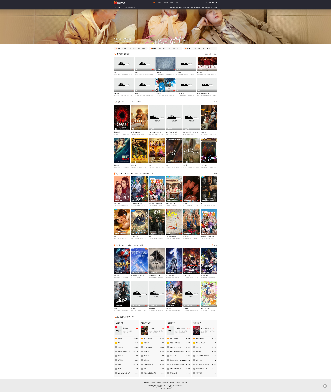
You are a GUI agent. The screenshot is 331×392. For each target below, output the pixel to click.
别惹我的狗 (147, 360)
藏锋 (150, 237)
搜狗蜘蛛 (165, 382)
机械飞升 (116, 275)
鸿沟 (167, 165)
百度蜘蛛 (153, 382)
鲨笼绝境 (116, 165)
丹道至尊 (133, 308)
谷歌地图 (178, 382)
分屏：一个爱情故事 (203, 93)
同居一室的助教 (205, 308)
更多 (215, 54)
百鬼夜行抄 (173, 355)
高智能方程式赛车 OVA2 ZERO (178, 360)
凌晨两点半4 (117, 132)
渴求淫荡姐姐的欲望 (172, 132)
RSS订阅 (146, 382)
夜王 (150, 165)
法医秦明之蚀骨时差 (137, 203)
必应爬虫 (184, 382)
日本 (194, 48)
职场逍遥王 (147, 355)
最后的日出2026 (135, 132)
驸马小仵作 (117, 203)
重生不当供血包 (148, 338)
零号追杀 (134, 102)
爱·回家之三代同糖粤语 (207, 237)
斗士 (128, 102)
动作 (143, 48)
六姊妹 (131, 173)
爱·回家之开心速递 (148, 173)
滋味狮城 (198, 351)
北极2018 (158, 72)
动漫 (171, 2)
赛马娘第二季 (173, 373)
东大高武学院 (170, 275)
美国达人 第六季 (200, 343)
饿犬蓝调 (120, 360)
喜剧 (125, 48)
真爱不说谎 (199, 373)
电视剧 (166, 2)
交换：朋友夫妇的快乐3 (124, 373)
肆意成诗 (146, 343)
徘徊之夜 (203, 132)
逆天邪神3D (152, 308)
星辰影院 (150, 385)
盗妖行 (116, 308)
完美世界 (186, 308)
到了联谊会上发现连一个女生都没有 (179, 364)
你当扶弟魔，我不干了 (150, 347)
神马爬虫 (159, 382)
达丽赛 (185, 165)
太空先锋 (179, 72)
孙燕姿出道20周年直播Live (203, 355)
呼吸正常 (137, 93)
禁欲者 (137, 72)
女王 (115, 72)
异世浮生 (120, 338)
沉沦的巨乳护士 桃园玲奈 (190, 132)
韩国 (169, 48)
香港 (160, 48)
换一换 (214, 102)
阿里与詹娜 (204, 165)
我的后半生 (138, 173)
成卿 (145, 368)
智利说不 (116, 93)
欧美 (174, 48)
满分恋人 (116, 237)
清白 (119, 343)
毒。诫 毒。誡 (180, 93)
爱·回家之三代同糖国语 (155, 203)
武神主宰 (142, 245)
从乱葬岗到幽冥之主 (154, 275)
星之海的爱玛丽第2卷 (175, 368)
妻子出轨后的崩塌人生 (124, 351)
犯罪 (134, 48)
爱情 (130, 48)
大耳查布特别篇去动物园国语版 (178, 351)
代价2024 (120, 355)
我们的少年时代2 (171, 237)
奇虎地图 (172, 382)
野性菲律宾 (199, 360)
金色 (202, 203)
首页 (154, 2)
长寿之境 (198, 347)
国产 (164, 48)
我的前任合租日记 (149, 364)
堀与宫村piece (174, 338)
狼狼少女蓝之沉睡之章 (137, 275)
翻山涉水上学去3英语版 (202, 364)
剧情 (139, 48)
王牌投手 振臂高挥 (175, 343)
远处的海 (199, 72)
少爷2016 (158, 93)
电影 (159, 2)
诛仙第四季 (169, 308)
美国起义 (120, 364)
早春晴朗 (186, 203)
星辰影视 (119, 2)
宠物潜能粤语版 (200, 338)
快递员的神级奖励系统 (150, 373)
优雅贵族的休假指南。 (176, 347)
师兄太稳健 (134, 237)
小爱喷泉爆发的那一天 (155, 132)
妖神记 (129, 245)
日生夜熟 (146, 351)
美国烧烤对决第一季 (201, 368)
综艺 (177, 2)
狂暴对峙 (133, 165)
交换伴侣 (120, 347)
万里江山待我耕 (170, 203)
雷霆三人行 (186, 275)
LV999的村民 (204, 275)
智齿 (139, 102)
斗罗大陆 (135, 245)
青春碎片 (186, 237)
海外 (178, 48)
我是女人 (120, 368)
